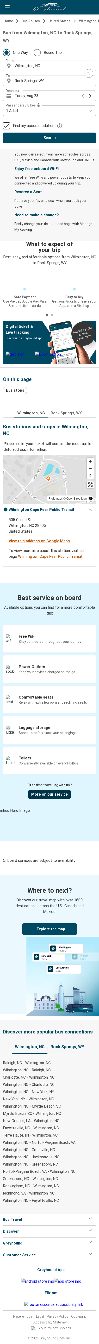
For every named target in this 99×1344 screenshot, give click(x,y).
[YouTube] (20, 1304)
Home (8, 21)
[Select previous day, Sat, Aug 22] (83, 96)
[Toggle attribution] (91, 498)
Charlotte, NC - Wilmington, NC (29, 1077)
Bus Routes (31, 21)
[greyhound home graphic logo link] (49, 7)
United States (59, 21)
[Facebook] (18, 1304)
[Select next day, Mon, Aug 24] (90, 96)
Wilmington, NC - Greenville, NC (29, 1149)
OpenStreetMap (76, 498)
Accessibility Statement (50, 1322)
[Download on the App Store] (67, 1281)
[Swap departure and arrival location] (89, 73)
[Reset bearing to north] (90, 475)
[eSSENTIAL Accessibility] (54, 1304)
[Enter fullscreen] (90, 484)
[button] (49, 66)
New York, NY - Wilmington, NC (28, 1099)
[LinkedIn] (22, 1304)
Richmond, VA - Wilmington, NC (29, 1193)
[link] (49, 944)
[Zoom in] (90, 461)
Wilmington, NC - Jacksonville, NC (31, 1157)
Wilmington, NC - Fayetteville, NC (31, 1200)
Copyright (78, 1316)
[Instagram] (19, 1304)
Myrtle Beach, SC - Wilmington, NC (32, 1113)
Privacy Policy (57, 1316)
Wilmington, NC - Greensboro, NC (30, 1164)
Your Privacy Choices (54, 1328)
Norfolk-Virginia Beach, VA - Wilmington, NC (39, 1171)
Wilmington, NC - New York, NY (28, 1091)
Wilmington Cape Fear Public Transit (50, 556)
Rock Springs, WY (66, 413)
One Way (20, 52)
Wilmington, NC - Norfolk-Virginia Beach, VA (39, 1142)
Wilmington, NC (31, 413)
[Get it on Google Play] (37, 1281)
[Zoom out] (90, 468)
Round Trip (53, 52)
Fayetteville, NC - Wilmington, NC (31, 1128)
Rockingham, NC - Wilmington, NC (31, 1186)
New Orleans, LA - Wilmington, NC (31, 1120)
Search (49, 137)
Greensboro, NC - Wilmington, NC (30, 1178)
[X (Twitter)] (23, 1304)
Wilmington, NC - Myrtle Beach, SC (32, 1106)
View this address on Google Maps (39, 541)
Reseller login (23, 1316)
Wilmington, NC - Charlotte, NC (29, 1084)
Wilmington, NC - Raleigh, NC (27, 1070)
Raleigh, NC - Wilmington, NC (27, 1063)
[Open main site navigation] (7, 7)
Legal (40, 1316)
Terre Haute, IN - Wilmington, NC (30, 1135)
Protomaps (56, 498)
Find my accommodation (33, 125)
